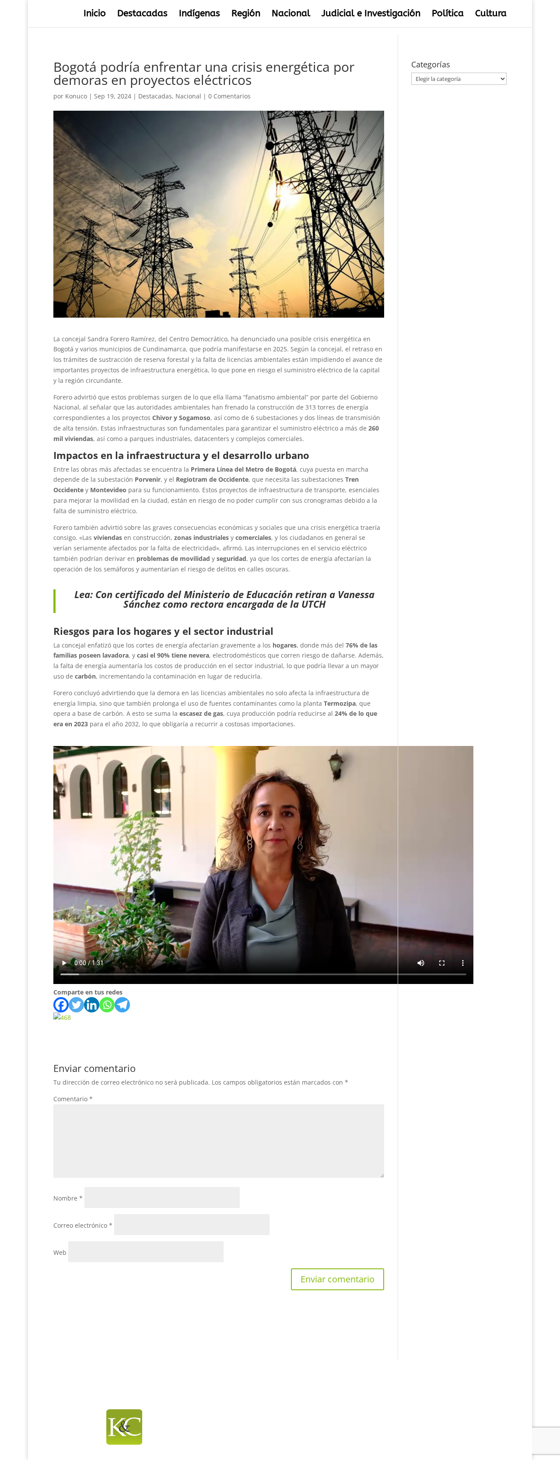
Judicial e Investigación (371, 15)
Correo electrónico (82, 1225)
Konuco (76, 96)
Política (448, 15)
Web (59, 1252)
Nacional (291, 15)
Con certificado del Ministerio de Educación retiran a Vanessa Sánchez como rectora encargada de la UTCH (234, 599)
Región (245, 15)
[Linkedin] (91, 1004)
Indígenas (199, 15)
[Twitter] (76, 1004)
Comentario (73, 1099)
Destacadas (142, 15)
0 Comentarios (229, 96)
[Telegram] (122, 1004)
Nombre (68, 1198)
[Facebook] (61, 1004)
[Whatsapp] (107, 1004)
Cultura (491, 15)
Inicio (95, 15)
